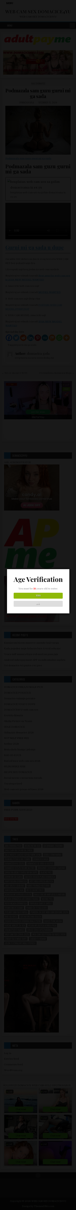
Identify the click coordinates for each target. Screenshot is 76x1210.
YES (38, 595)
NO (38, 604)
